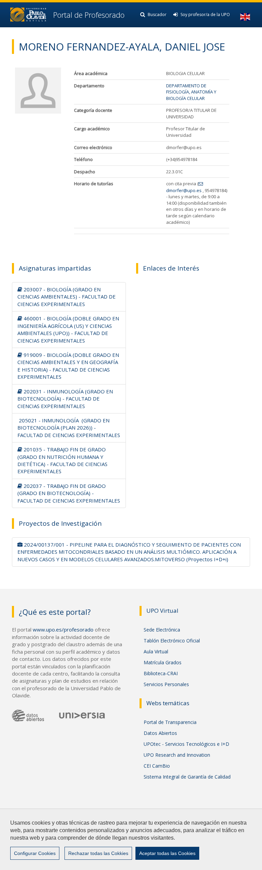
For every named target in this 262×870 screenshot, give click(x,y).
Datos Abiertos (160, 733)
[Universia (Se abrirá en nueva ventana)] (82, 715)
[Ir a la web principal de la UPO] (28, 14)
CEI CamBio (157, 766)
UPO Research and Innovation (177, 755)
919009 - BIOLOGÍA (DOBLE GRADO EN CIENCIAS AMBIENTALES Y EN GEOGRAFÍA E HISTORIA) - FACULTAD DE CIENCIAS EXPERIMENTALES (68, 365)
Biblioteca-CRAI (161, 673)
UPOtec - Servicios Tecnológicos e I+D (186, 744)
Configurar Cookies (35, 853)
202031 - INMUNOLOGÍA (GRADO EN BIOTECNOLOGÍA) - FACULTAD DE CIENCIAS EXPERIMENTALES (65, 398)
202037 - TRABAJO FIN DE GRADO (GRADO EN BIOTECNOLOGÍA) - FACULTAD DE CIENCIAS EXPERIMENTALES (68, 493)
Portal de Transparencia (170, 722)
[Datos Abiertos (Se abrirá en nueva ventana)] (28, 716)
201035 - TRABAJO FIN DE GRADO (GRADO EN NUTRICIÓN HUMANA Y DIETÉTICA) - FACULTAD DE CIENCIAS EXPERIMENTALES (62, 460)
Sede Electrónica (162, 629)
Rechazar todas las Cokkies (98, 853)
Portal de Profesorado (88, 15)
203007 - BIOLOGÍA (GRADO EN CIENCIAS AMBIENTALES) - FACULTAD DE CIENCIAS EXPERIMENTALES (66, 296)
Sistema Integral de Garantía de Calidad (187, 776)
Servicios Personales (166, 684)
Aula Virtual (156, 651)
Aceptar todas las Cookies (167, 853)
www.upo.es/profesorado (63, 629)
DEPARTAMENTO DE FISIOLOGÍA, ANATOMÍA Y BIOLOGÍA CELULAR (191, 92)
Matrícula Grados (162, 662)
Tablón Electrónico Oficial (172, 640)
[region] (131, 839)
